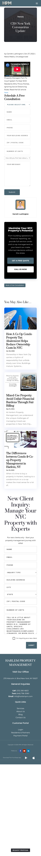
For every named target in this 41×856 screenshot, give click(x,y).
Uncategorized (21, 57)
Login (20, 730)
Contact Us (20, 718)
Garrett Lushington (15, 54)
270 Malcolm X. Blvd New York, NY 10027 (20, 678)
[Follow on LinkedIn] (28, 750)
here (6, 93)
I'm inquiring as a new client (26, 638)
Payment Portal (20, 736)
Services (20, 709)
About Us (20, 712)
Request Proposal (21, 850)
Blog (20, 715)
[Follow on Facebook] (20, 750)
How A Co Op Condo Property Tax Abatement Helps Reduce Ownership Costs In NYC (19, 341)
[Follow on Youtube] (24, 750)
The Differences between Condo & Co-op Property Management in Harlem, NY (20, 460)
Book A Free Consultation (15, 285)
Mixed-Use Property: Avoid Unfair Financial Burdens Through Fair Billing (20, 400)
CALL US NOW (20, 269)
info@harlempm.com (23, 696)
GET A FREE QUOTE (20, 261)
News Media (9, 57)
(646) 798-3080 (22, 693)
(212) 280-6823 (22, 691)
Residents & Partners (20, 733)
